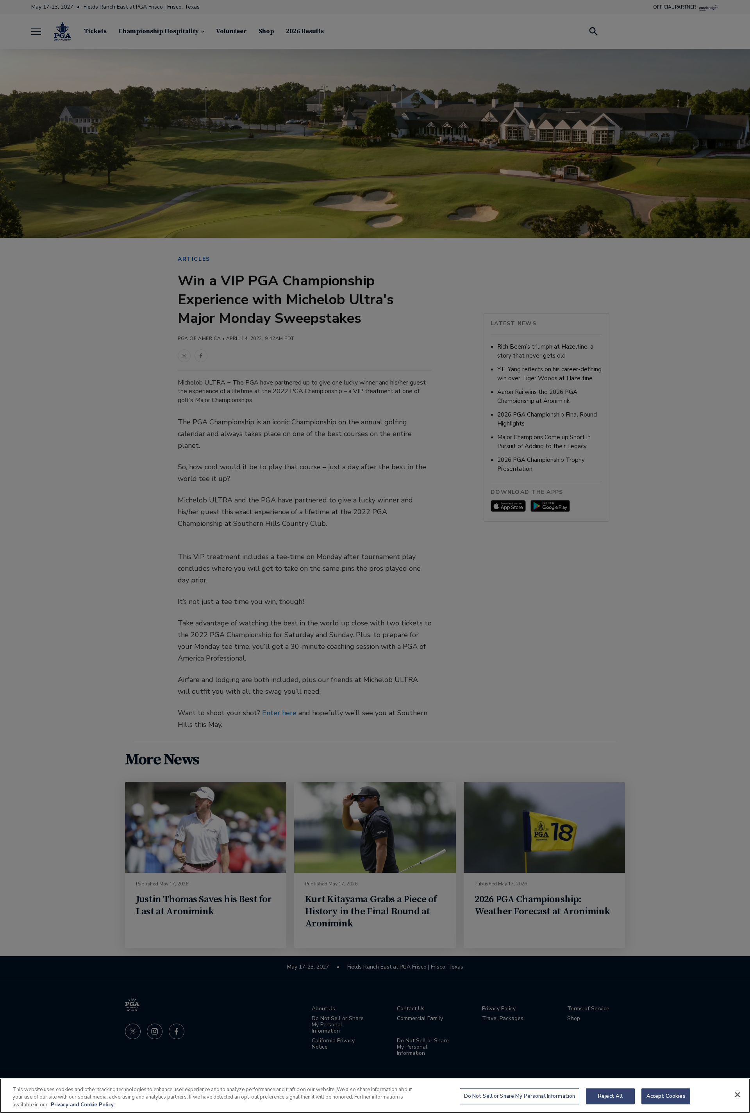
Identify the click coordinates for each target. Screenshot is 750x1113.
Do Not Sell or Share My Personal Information (519, 1095)
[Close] (737, 1094)
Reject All (610, 1095)
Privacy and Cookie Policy (82, 1104)
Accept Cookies (666, 1095)
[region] (375, 1095)
